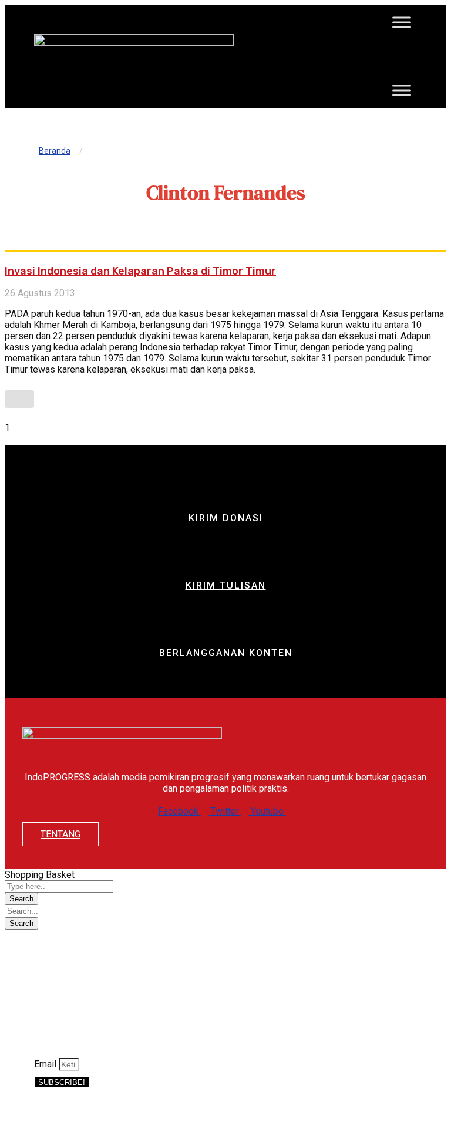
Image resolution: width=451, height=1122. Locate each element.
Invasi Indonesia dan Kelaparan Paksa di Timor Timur (140, 271)
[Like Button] (19, 399)
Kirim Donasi (226, 517)
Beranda (54, 151)
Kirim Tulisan (226, 585)
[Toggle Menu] (401, 22)
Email (46, 1064)
